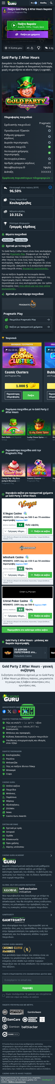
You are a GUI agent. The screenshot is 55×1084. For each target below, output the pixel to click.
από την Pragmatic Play (17, 12)
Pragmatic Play (17, 254)
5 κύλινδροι (21, 240)
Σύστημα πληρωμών (20, 223)
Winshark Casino (13, 557)
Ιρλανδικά (8, 240)
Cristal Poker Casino (16, 601)
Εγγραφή (27, 988)
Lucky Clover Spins (37, 438)
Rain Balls (11, 438)
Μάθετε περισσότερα (17, 1082)
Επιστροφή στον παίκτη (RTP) (24, 187)
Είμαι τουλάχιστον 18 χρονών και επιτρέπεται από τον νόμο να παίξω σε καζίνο (28, 995)
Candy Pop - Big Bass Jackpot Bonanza (11, 480)
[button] (24, 167)
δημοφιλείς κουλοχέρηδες (35, 268)
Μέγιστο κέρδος (17, 211)
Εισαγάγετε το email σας (14, 977)
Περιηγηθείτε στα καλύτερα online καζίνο (27, 629)
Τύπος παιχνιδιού (18, 199)
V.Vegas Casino (13, 513)
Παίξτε (31, 395)
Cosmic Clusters (36, 479)
